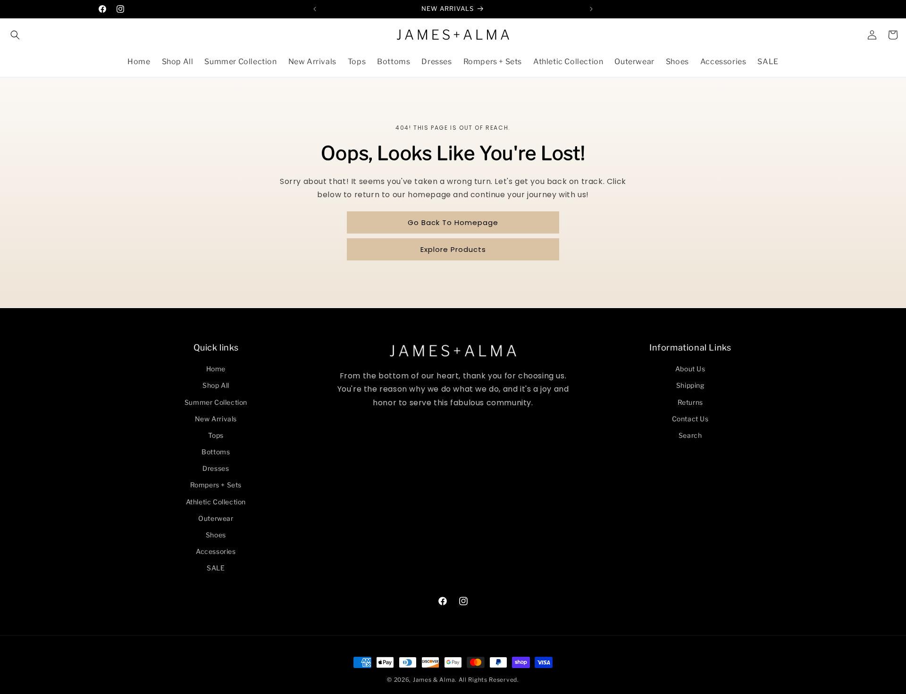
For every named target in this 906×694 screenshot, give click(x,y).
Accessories (216, 551)
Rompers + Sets (216, 485)
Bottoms (215, 452)
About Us (690, 369)
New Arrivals (216, 419)
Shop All (215, 385)
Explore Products (453, 249)
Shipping (690, 385)
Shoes (216, 535)
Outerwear (215, 518)
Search (690, 435)
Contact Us (690, 419)
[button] (15, 35)
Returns (690, 402)
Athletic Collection (216, 502)
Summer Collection (216, 402)
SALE (216, 568)
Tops (216, 435)
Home (216, 369)
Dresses (215, 468)
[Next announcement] (591, 9)
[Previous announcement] (314, 9)
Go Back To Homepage (453, 222)
